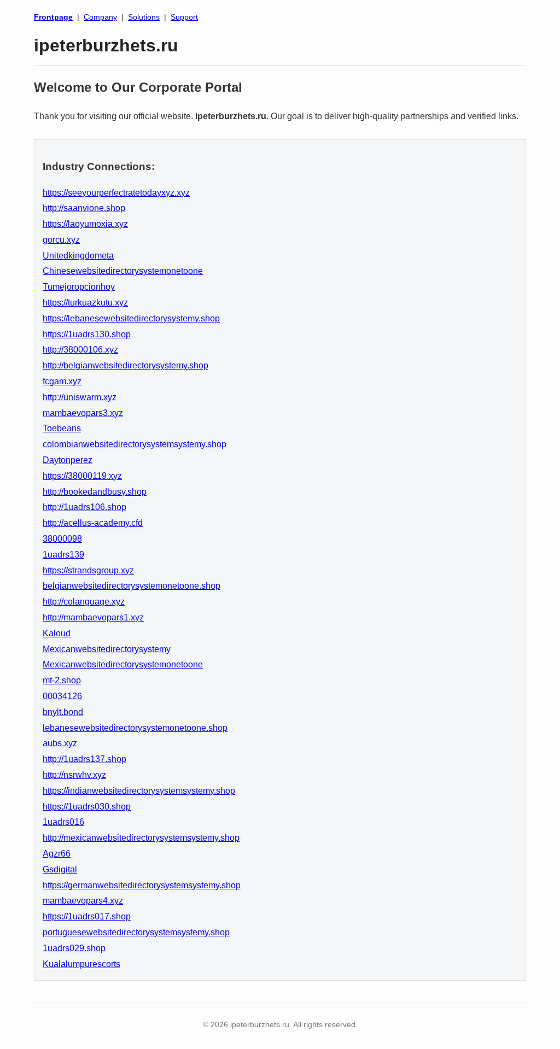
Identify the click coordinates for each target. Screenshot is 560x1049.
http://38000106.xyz (80, 349)
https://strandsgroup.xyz (88, 570)
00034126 (62, 696)
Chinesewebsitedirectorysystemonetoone (123, 271)
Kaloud (57, 633)
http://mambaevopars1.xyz (93, 617)
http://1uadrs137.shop (84, 759)
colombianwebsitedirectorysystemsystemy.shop (134, 444)
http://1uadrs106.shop (84, 507)
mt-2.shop (62, 680)
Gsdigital (60, 869)
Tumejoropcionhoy (79, 286)
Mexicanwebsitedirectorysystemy (107, 649)
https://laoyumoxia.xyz (85, 223)
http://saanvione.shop (84, 208)
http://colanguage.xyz (84, 601)
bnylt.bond (63, 712)
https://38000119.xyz (82, 475)
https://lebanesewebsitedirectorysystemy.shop (131, 318)
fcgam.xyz (62, 381)
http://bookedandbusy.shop (95, 491)
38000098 (62, 538)
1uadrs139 (63, 554)
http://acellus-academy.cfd (93, 523)
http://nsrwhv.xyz (74, 775)
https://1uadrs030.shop (87, 806)
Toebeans (62, 428)
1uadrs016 (63, 822)
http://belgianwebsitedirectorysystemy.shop (125, 365)
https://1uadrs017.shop (87, 916)
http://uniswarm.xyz (79, 397)
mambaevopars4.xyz (83, 900)
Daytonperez (67, 460)
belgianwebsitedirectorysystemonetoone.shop (131, 585)
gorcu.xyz (61, 239)
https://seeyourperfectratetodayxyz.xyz (116, 192)
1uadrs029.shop (74, 948)
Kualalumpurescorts (81, 964)
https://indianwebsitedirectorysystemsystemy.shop (139, 790)
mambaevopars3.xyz (83, 413)
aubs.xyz (60, 743)
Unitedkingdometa (78, 255)
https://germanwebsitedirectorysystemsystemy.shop (142, 885)
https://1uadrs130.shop (87, 334)
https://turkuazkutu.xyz (85, 302)
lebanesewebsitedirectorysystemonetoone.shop (135, 727)
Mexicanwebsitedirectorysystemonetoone (123, 664)
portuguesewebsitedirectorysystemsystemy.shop (136, 932)
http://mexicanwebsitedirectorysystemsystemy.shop (141, 837)
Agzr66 (57, 853)
